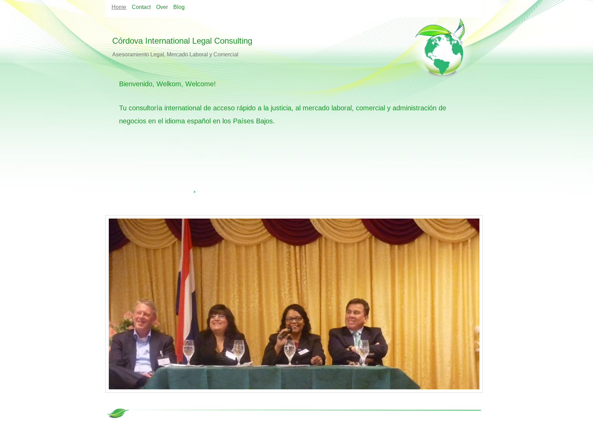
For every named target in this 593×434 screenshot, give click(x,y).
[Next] (473, 303)
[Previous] (115, 303)
